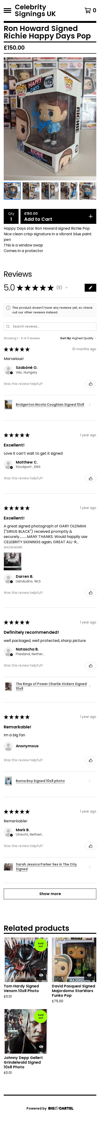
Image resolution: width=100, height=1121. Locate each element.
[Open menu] (7, 10)
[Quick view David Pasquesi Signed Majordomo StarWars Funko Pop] (89, 975)
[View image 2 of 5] (31, 190)
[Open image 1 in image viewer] (50, 118)
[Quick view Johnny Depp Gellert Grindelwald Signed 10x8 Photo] (41, 1046)
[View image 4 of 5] (68, 190)
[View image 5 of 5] (87, 190)
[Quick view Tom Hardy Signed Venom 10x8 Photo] (41, 975)
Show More (13, 547)
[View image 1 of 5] (12, 190)
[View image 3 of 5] (49, 190)
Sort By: (65, 338)
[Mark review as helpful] (90, 384)
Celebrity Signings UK (35, 10)
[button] (66, 288)
